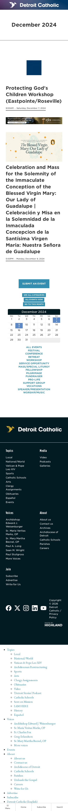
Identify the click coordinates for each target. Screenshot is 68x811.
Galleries (45, 465)
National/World (15, 461)
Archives (45, 528)
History (18, 710)
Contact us (46, 523)
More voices (21, 745)
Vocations (34, 386)
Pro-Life (34, 379)
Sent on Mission (23, 702)
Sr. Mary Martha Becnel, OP (15, 540)
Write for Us (13, 584)
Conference (34, 353)
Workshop (34, 360)
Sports (10, 473)
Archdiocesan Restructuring (30, 667)
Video (43, 457)
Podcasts (45, 461)
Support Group (34, 382)
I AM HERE (21, 706)
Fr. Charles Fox (22, 732)
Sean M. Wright (15, 550)
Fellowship (34, 369)
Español (10, 498)
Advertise (11, 580)
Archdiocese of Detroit (49, 534)
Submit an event (34, 283)
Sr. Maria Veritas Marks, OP (15, 532)
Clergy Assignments (13, 488)
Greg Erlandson (23, 736)
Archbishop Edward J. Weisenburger (14, 523)
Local (9, 457)
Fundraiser (34, 376)
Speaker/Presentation (34, 389)
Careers (44, 548)
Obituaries (12, 493)
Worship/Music (34, 392)
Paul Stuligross (15, 554)
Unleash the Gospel (25, 780)
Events (10, 502)
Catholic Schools (16, 477)
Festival (34, 350)
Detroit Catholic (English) (22, 802)
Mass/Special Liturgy (34, 366)
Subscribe (12, 576)
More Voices (13, 558)
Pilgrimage (34, 373)
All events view (34, 299)
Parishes (45, 544)
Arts (8, 481)
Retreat (34, 357)
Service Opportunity (34, 363)
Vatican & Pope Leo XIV (15, 467)
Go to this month (34, 304)
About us (45, 519)
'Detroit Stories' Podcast (27, 693)
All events (34, 347)
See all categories (34, 295)
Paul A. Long (13, 546)
